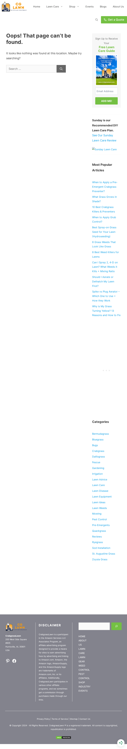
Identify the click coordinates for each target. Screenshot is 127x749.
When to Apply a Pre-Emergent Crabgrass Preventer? (104, 187)
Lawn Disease (100, 490)
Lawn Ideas (98, 502)
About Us (118, 6)
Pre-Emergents (101, 525)
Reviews (97, 536)
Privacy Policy (43, 719)
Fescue (96, 462)
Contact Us (84, 719)
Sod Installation (101, 547)
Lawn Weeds (99, 508)
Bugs (95, 445)
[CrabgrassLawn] (14, 6)
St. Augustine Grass (103, 553)
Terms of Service (60, 719)
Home (36, 6)
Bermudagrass (100, 433)
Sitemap (74, 719)
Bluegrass (97, 439)
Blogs (103, 6)
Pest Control (99, 519)
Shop (72, 6)
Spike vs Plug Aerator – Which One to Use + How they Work (106, 296)
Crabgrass (98, 451)
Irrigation (97, 473)
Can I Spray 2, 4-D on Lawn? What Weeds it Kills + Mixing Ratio (105, 267)
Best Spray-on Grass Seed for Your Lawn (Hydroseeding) (104, 232)
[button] (96, 19)
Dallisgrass (98, 456)
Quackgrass (99, 530)
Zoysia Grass (99, 559)
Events (89, 6)
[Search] (61, 69)
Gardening (98, 468)
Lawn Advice (99, 479)
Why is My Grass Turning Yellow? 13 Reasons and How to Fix (106, 311)
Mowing (96, 513)
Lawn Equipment (102, 496)
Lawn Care (52, 6)
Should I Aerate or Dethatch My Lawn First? (103, 281)
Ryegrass (97, 542)
